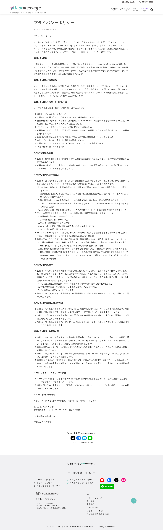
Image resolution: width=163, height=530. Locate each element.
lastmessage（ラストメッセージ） (68, 526)
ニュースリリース (94, 497)
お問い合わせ (92, 507)
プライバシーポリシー (96, 510)
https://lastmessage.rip (86, 45)
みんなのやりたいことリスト (82, 482)
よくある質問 (125, 10)
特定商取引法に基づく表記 (98, 514)
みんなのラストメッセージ (81, 479)
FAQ (88, 494)
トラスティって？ (44, 482)
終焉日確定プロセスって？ (48, 486)
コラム (135, 10)
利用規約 (91, 504)
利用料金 (114, 10)
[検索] (151, 9)
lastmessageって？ (45, 479)
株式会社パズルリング (45, 499)
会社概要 (91, 501)
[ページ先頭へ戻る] (134, 501)
